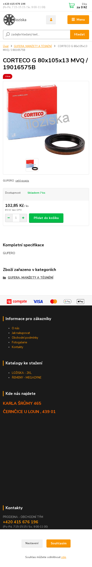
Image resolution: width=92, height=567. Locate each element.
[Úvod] (21, 19)
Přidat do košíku (46, 218)
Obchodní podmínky (25, 338)
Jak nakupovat (21, 333)
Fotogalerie (19, 342)
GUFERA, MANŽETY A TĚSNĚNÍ (33, 46)
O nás (15, 328)
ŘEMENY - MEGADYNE (26, 378)
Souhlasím (59, 543)
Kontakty (17, 347)
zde (63, 557)
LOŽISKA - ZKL (22, 373)
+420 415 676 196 (14, 4)
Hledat (79, 34)
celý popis (22, 180)
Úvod (5, 46)
